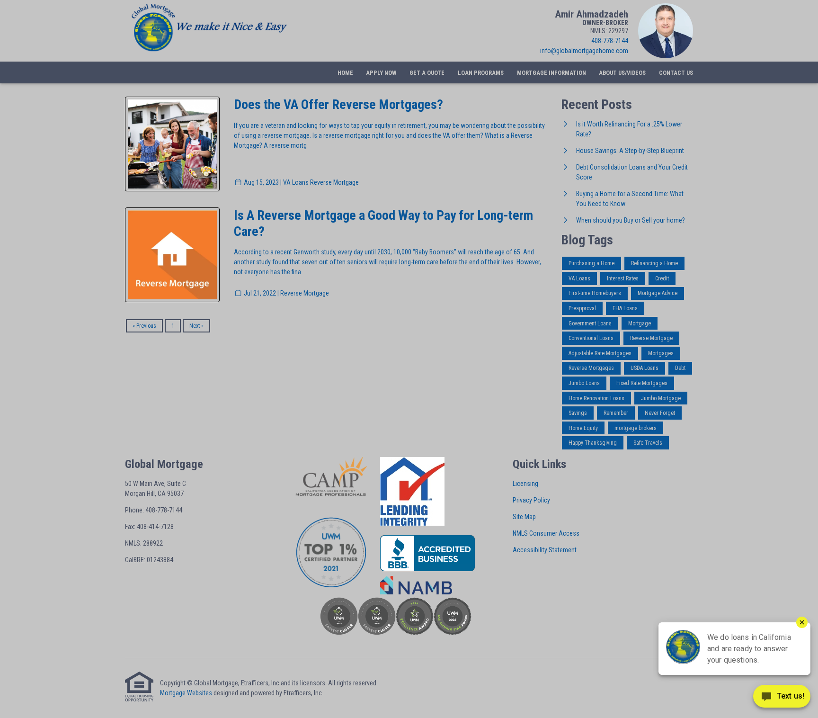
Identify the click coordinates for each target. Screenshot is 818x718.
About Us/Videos (622, 72)
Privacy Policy (531, 500)
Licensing (525, 483)
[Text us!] (782, 698)
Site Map (524, 517)
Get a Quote (427, 72)
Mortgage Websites (186, 693)
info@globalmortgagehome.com (584, 50)
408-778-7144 (609, 41)
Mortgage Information (551, 72)
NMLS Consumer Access (546, 533)
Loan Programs (481, 72)
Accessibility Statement (545, 550)
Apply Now (381, 72)
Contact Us (676, 72)
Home (345, 72)
